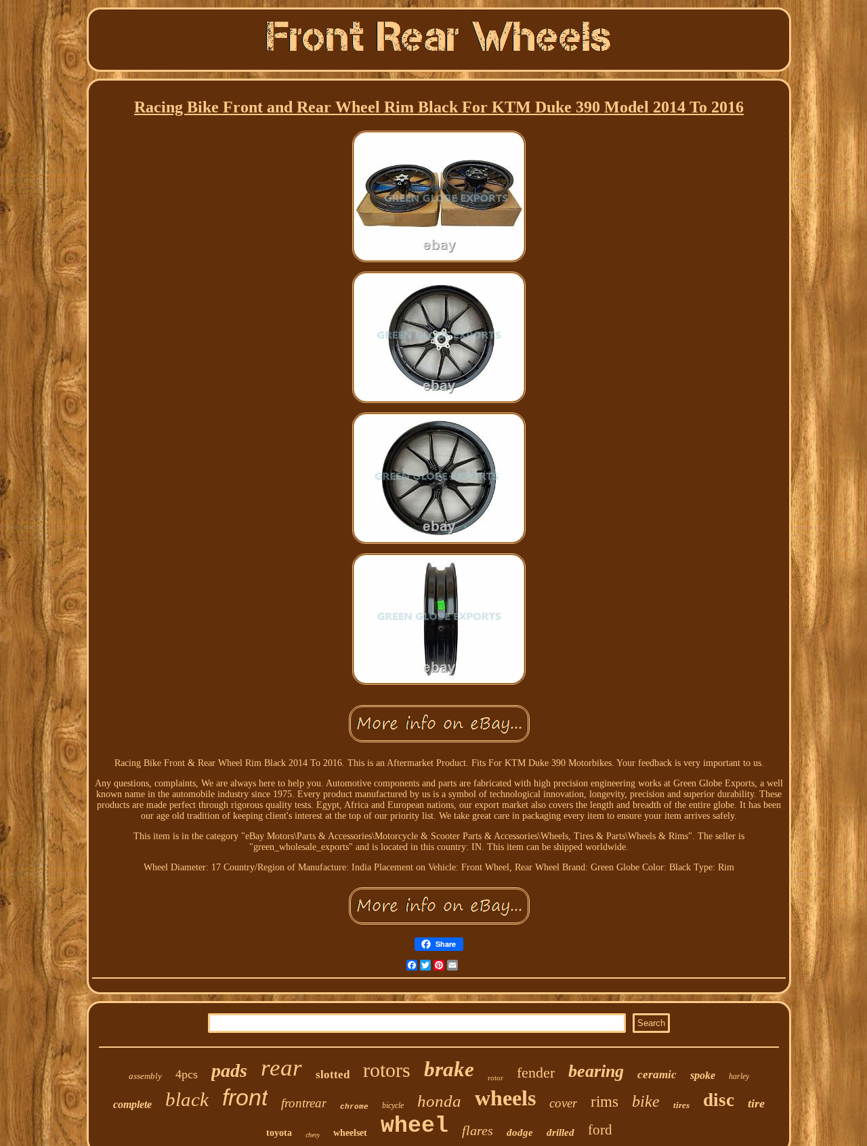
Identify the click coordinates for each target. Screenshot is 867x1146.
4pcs (186, 1074)
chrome (354, 1107)
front (245, 1097)
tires (681, 1105)
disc (718, 1100)
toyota (279, 1133)
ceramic (657, 1074)
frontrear (303, 1103)
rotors (386, 1070)
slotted (333, 1074)
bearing (596, 1071)
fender (536, 1072)
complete (132, 1104)
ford (600, 1130)
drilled (560, 1132)
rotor (495, 1078)
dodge (520, 1132)
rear (281, 1068)
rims (604, 1101)
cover (563, 1103)
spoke (702, 1075)
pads (229, 1070)
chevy (312, 1135)
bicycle (393, 1105)
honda (439, 1101)
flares (477, 1130)
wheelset (350, 1133)
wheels (505, 1098)
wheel (414, 1126)
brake (449, 1069)
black (187, 1099)
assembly (145, 1076)
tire (756, 1103)
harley (739, 1076)
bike (646, 1101)
